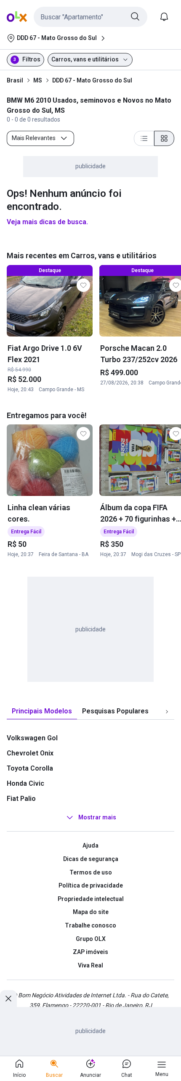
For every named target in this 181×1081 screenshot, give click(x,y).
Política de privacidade (91, 885)
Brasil (15, 80)
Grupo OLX (91, 938)
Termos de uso (90, 872)
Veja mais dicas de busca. (47, 222)
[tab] (42, 711)
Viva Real (90, 965)
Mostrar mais (97, 817)
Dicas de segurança (90, 859)
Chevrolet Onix (30, 753)
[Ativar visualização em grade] (164, 138)
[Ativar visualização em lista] (144, 138)
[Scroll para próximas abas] (166, 711)
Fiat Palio (21, 799)
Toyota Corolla (30, 768)
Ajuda (90, 845)
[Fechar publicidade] (8, 998)
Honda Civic (25, 783)
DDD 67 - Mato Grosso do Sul (92, 80)
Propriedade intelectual (91, 899)
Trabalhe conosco (90, 925)
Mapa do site (91, 912)
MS (37, 80)
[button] (90, 17)
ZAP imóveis (90, 952)
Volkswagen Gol (32, 738)
